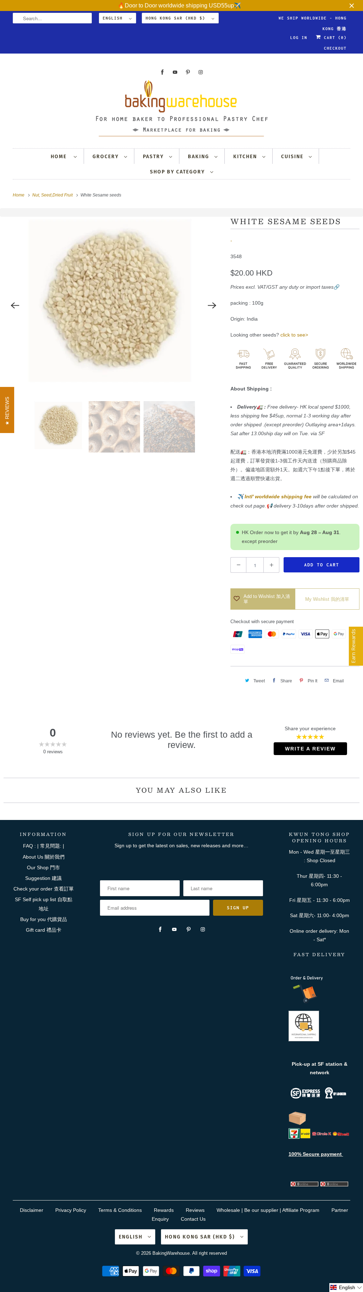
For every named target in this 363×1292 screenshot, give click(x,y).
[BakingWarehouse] (182, 110)
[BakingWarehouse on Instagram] (200, 72)
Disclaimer (31, 1210)
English (114, 18)
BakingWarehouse (171, 1253)
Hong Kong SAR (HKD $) (177, 18)
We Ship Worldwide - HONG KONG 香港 (313, 19)
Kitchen (246, 157)
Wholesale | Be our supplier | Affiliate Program (268, 1210)
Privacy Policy (70, 1210)
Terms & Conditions (120, 1210)
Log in (298, 37)
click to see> (294, 335)
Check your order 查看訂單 (43, 889)
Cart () (334, 37)
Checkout (335, 48)
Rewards (164, 1210)
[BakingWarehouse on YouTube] (175, 72)
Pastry (154, 157)
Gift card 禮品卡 (43, 930)
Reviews (195, 1210)
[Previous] (15, 305)
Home (60, 157)
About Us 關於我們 (44, 857)
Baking (199, 157)
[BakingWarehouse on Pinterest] (187, 72)
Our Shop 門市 (43, 867)
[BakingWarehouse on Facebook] (162, 72)
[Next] (212, 305)
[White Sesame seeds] (113, 305)
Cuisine (293, 157)
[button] (346, 1287)
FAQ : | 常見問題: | (43, 846)
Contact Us (193, 1219)
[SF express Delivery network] (297, 1123)
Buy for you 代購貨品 (43, 919)
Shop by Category (178, 172)
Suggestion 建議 (43, 878)
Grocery (107, 157)
